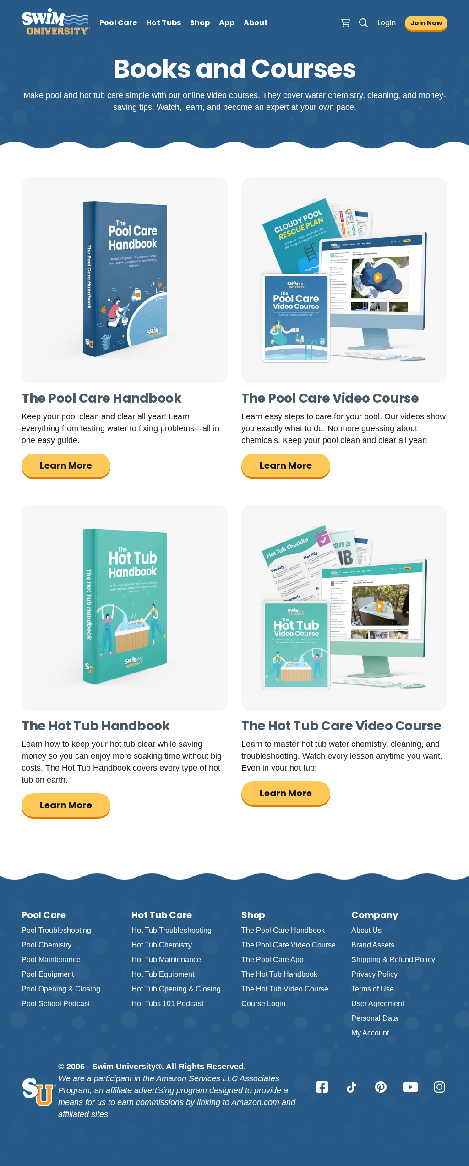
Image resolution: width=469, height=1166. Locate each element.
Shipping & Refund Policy (393, 959)
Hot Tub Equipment (162, 974)
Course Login (263, 1003)
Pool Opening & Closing (61, 989)
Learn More (66, 465)
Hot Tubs (163, 22)
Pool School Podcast (56, 1003)
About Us (366, 930)
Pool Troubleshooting (56, 930)
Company (374, 915)
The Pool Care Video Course (288, 945)
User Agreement (377, 1003)
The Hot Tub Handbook (279, 974)
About (256, 22)
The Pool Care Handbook (283, 930)
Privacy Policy (374, 974)
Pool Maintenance (51, 959)
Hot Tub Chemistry (161, 945)
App (226, 22)
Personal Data (374, 1018)
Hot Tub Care (161, 915)
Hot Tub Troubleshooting (171, 930)
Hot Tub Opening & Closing (176, 989)
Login (386, 22)
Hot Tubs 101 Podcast (167, 1003)
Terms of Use (372, 989)
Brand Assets (372, 945)
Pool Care (118, 22)
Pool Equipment (48, 974)
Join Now (426, 22)
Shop (200, 22)
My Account (370, 1033)
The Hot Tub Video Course (284, 989)
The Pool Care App (272, 959)
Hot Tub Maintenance (166, 959)
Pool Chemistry (46, 945)
